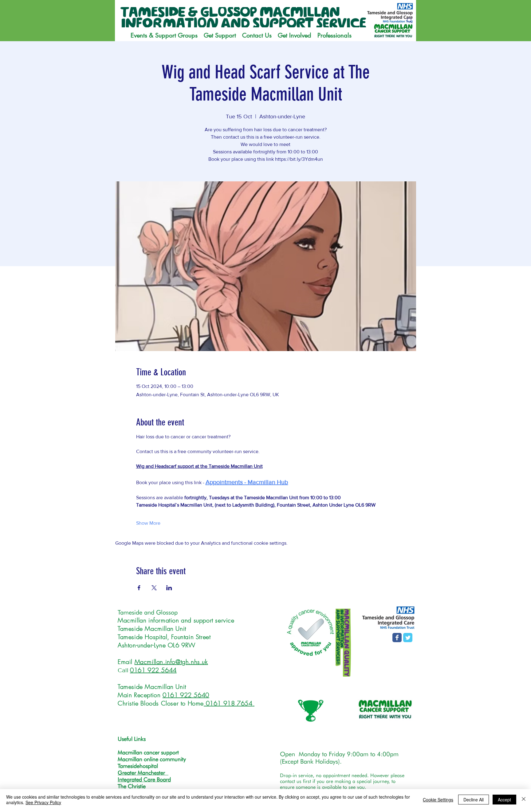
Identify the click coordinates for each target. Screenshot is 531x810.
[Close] (523, 799)
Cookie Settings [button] (438, 799)
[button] (220, 35)
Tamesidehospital (138, 766)
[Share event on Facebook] (139, 587)
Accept (504, 799)
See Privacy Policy (43, 802)
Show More (148, 523)
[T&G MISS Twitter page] (407, 637)
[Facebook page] (397, 637)
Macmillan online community (152, 759)
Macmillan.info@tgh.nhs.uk (171, 662)
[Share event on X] (154, 587)
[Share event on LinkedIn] (169, 587)
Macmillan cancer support (148, 752)
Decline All (473, 799)
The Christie (132, 786)
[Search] (409, 20)
